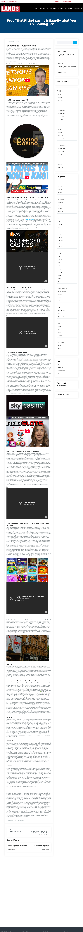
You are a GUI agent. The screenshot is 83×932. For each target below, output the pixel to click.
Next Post (45, 829)
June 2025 (60, 126)
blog (59, 281)
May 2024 (60, 161)
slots (59, 329)
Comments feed (61, 370)
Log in (59, 364)
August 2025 (60, 119)
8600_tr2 (60, 224)
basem (17, 41)
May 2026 (60, 94)
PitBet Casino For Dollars (16, 831)
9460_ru (60, 243)
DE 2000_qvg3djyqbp (62, 288)
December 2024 (61, 145)
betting (59, 278)
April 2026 (60, 97)
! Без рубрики (61, 180)
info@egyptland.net (67, 1)
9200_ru (60, 231)
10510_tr (60, 205)
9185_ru (60, 227)
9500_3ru (60, 246)
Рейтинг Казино (61, 351)
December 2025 (61, 110)
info (59, 304)
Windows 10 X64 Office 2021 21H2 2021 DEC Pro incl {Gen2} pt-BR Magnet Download (39, 833)
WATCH (59, 348)
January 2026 (61, 107)
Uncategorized (11, 41)
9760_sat (60, 259)
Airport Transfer (78, 8)
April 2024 (60, 164)
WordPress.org (61, 373)
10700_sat (60, 211)
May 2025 (60, 129)
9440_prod (60, 240)
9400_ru (60, 237)
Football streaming (62, 291)
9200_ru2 (60, 234)
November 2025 (61, 113)
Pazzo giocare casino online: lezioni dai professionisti (17, 846)
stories (59, 332)
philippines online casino (63, 316)
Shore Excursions (68, 8)
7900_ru (60, 221)
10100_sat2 (60, 186)
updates (59, 345)
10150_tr (60, 189)
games (59, 297)
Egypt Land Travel (43, 8)
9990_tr (60, 272)
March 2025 (60, 135)
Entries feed (60, 367)
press (59, 323)
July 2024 (60, 154)
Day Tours (60, 8)
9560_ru (60, 250)
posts (59, 320)
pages (59, 313)
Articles (59, 275)
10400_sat (60, 202)
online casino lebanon (62, 310)
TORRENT (60, 335)
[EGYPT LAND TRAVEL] (10, 8)
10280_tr (60, 192)
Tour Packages (53, 8)
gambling (60, 294)
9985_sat (60, 269)
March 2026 (60, 100)
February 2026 (61, 104)
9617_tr (59, 253)
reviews (59, 326)
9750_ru (60, 256)
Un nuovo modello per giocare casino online (41, 846)
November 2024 (61, 148)
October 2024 (61, 151)
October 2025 (61, 116)
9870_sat (60, 262)
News (59, 307)
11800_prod (60, 215)
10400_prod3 (61, 199)
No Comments (21, 820)
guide (59, 300)
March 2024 (60, 167)
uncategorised (61, 339)
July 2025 (60, 123)
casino (59, 285)
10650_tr (60, 208)
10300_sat (60, 196)
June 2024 (60, 158)
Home (36, 8)
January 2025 (61, 142)
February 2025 (61, 138)
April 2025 (60, 132)
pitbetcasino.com (30, 219)
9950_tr (60, 265)
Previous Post (12, 829)
